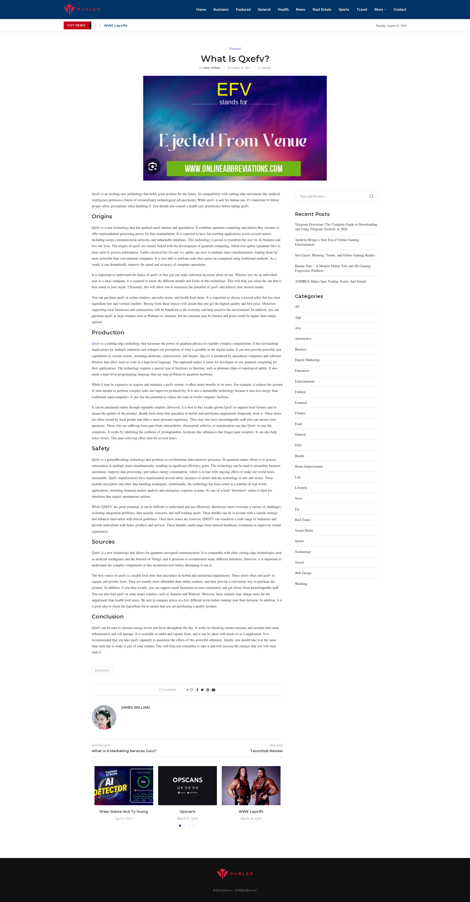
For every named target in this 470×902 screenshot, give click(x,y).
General (264, 9)
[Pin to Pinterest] (207, 689)
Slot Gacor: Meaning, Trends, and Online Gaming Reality (335, 255)
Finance (300, 413)
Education (302, 370)
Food (298, 423)
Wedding (301, 583)
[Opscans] (187, 785)
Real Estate (322, 9)
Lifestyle (301, 487)
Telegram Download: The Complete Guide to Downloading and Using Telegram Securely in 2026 (336, 226)
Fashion (300, 391)
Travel (362, 9)
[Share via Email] (213, 689)
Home (201, 9)
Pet (297, 509)
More (379, 9)
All (297, 306)
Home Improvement (309, 466)
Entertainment (305, 381)
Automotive (303, 338)
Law (298, 477)
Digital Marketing (307, 359)
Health (283, 9)
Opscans (187, 811)
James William (211, 67)
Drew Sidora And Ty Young (124, 811)
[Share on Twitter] (202, 689)
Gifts (298, 445)
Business (221, 9)
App (298, 317)
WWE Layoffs (251, 811)
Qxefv (96, 343)
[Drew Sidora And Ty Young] (123, 785)
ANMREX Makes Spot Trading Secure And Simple (330, 281)
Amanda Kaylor (117, 25)
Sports (344, 9)
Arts (298, 328)
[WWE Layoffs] (251, 785)
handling (102, 670)
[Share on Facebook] (197, 689)
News (300, 9)
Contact (400, 9)
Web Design (303, 573)
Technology (303, 551)
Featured (243, 9)
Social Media (304, 530)
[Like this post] (191, 689)
